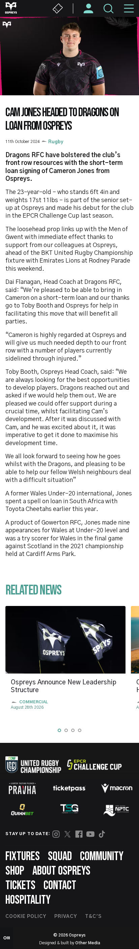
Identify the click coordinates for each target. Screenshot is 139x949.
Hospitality (28, 900)
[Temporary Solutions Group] (69, 810)
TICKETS (20, 885)
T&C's (93, 916)
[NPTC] (117, 809)
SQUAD (60, 856)
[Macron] (117, 788)
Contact (60, 885)
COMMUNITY (101, 856)
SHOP (14, 871)
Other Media (87, 943)
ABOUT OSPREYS (61, 871)
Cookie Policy (25, 916)
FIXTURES (22, 856)
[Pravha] (22, 788)
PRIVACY (65, 916)
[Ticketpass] (69, 788)
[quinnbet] (22, 809)
